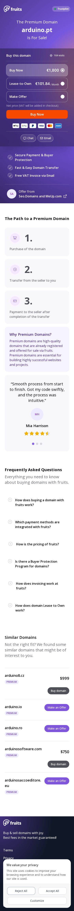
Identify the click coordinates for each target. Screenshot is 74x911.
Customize (37, 901)
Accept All (52, 891)
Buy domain (58, 691)
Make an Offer (57, 707)
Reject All (21, 891)
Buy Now (37, 114)
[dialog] (37, 883)
